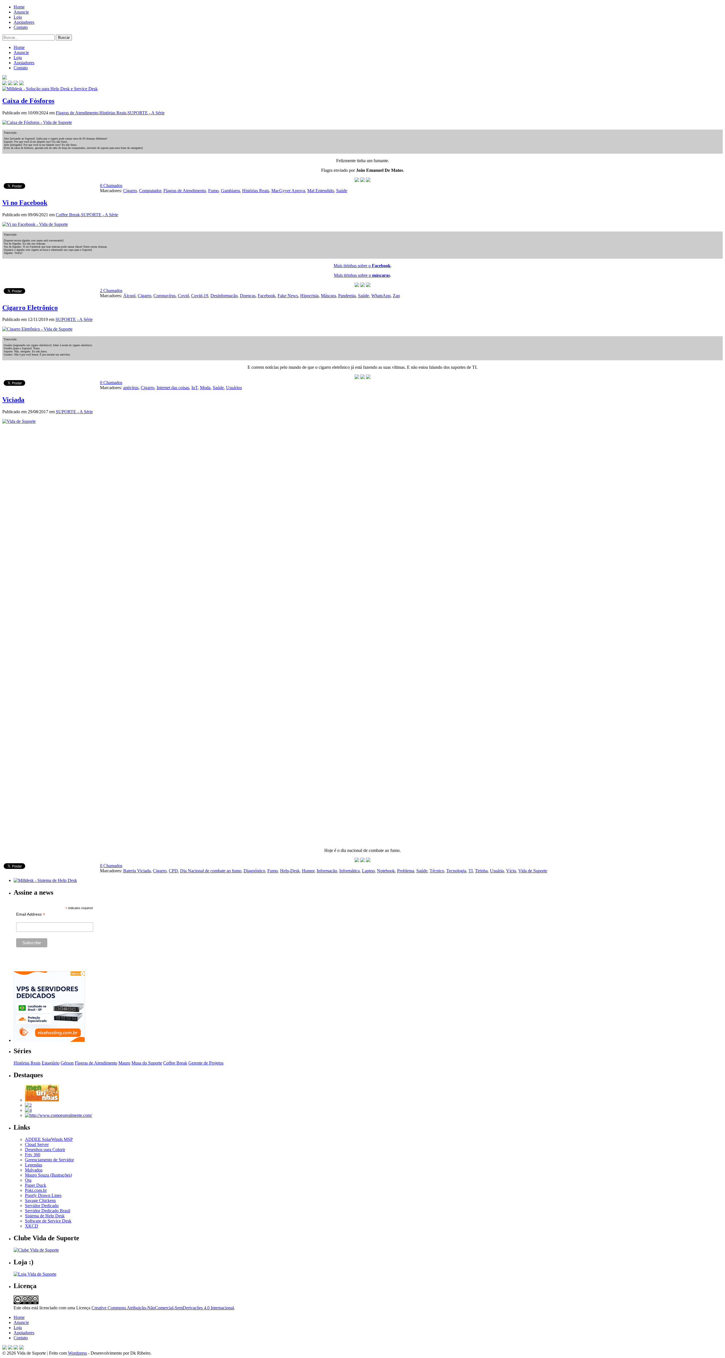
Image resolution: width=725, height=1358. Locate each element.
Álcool (129, 295)
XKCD (31, 1226)
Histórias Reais (112, 112)
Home (19, 7)
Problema (405, 870)
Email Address (30, 914)
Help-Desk (290, 870)
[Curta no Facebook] (10, 83)
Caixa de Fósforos (28, 100)
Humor (308, 870)
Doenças (247, 295)
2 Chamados (111, 290)
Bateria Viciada (137, 870)
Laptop (368, 870)
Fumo (213, 190)
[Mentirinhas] (42, 1100)
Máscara (328, 295)
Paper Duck (35, 1185)
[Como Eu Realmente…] (58, 1115)
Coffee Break (68, 214)
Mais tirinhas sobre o (362, 265)
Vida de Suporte (532, 870)
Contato (21, 27)
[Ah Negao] (28, 1110)
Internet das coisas (173, 387)
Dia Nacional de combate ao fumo (210, 870)
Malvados (33, 1170)
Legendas (33, 1164)
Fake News (288, 295)
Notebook (386, 870)
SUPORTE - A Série (146, 112)
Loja (18, 17)
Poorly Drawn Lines (43, 1195)
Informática (349, 870)
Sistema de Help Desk (45, 1215)
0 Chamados (111, 185)
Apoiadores (24, 22)
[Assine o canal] (21, 83)
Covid (183, 295)
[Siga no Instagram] (21, 1348)
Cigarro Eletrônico (30, 307)
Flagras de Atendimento (77, 112)
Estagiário (50, 1063)
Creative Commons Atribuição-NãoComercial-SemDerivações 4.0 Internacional (162, 1307)
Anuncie (21, 12)
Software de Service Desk (48, 1220)
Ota (28, 1180)
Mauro (124, 1063)
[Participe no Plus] (16, 1348)
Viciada (13, 399)
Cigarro (130, 190)
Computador (150, 190)
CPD (173, 870)
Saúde (341, 190)
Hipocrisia (309, 295)
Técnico (437, 870)
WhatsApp (381, 295)
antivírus (130, 387)
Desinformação (224, 295)
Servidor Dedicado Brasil (47, 1210)
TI (470, 870)
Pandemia (347, 295)
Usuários (234, 387)
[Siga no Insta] (4, 83)
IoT (194, 387)
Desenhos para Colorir (45, 1149)
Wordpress (77, 1353)
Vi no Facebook (24, 202)
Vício (511, 870)
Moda (205, 387)
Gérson (67, 1063)
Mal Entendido (320, 190)
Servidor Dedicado (42, 1205)
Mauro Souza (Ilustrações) (48, 1175)
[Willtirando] (28, 1105)
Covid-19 (199, 295)
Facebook (266, 295)
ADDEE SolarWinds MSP (49, 1139)
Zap (396, 295)
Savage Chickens (40, 1200)
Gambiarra (230, 190)
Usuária (497, 870)
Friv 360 (32, 1154)
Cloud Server (37, 1144)
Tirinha (481, 870)
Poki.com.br (36, 1190)
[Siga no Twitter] (16, 83)
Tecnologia (456, 870)
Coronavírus (164, 295)
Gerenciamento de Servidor (49, 1159)
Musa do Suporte (146, 1063)
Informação (327, 870)
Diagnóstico (254, 870)
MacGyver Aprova (288, 190)
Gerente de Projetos (205, 1063)
